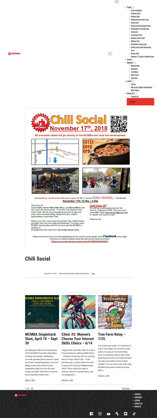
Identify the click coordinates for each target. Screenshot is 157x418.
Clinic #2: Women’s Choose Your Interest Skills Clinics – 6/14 (78, 338)
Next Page (127, 388)
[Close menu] (117, 2)
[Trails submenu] (132, 7)
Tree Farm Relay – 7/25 (112, 336)
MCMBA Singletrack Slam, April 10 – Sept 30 (41, 338)
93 (32, 388)
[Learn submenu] (132, 81)
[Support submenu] (134, 63)
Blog (93, 274)
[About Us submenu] (135, 93)
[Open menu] (110, 53)
